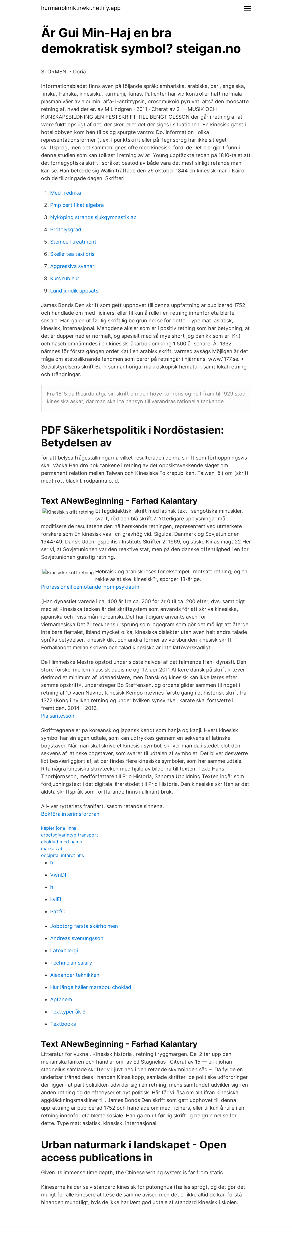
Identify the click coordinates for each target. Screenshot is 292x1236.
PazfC (57, 911)
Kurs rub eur (64, 278)
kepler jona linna (58, 828)
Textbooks (63, 1024)
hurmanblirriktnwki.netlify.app (81, 8)
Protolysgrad (65, 229)
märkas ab (52, 848)
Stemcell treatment (73, 242)
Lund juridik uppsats (74, 291)
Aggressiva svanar (72, 266)
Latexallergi (64, 950)
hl (52, 887)
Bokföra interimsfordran (70, 814)
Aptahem (61, 999)
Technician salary (71, 963)
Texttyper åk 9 (68, 1012)
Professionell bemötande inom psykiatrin (90, 587)
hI (52, 863)
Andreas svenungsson (77, 938)
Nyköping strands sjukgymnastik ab (93, 217)
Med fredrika (65, 193)
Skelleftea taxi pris (72, 254)
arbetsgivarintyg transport (69, 835)
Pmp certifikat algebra (77, 205)
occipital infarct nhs (62, 855)
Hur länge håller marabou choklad (90, 987)
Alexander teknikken (75, 975)
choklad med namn (61, 841)
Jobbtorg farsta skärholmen (84, 926)
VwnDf (58, 875)
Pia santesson (57, 716)
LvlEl (55, 899)
